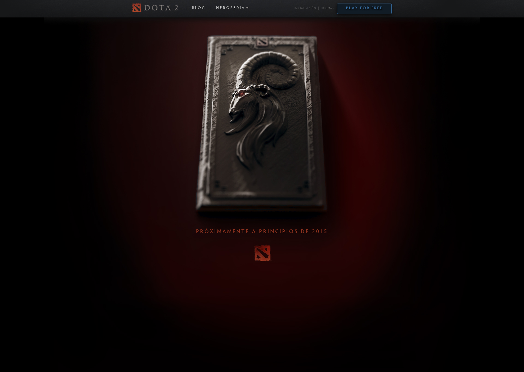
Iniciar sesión (305, 8)
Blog (199, 8)
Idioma (326, 8)
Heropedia (230, 8)
